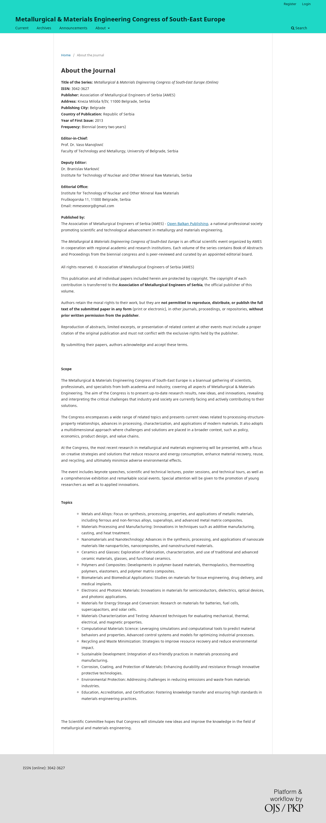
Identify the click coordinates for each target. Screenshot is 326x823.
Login (306, 4)
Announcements (73, 27)
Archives (44, 27)
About (101, 27)
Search (300, 27)
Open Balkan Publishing (187, 223)
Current (22, 27)
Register (290, 4)
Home (66, 55)
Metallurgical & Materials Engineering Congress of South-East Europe (120, 19)
